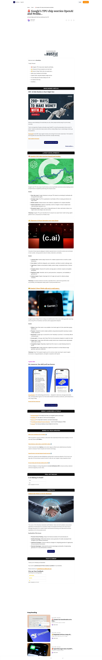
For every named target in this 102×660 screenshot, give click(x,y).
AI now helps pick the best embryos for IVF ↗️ (39, 462)
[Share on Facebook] (66, 20)
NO (29, 482)
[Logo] (14, 2)
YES (30, 480)
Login (29, 484)
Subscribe (32, 484)
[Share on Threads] (71, 20)
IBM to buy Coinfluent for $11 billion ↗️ (37, 434)
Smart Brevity (31, 395)
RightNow (33, 417)
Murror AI (33, 419)
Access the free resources (34, 401)
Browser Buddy (34, 415)
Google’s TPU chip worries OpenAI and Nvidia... (45, 156)
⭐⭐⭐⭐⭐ (31, 575)
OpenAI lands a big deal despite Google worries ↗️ (40, 453)
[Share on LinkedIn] (74, 20)
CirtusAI (33, 424)
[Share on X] (69, 20)
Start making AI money (33, 138)
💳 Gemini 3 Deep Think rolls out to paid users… (44, 288)
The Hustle (30, 133)
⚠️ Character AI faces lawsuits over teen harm (43, 220)
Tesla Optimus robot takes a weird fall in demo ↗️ (40, 444)
